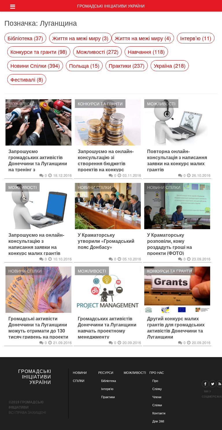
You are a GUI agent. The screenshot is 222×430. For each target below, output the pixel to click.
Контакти (158, 413)
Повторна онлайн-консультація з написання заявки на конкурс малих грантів (177, 160)
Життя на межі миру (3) (80, 38)
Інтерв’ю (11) (195, 38)
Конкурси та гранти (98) (38, 51)
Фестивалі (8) (26, 79)
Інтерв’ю (107, 389)
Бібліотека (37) (25, 38)
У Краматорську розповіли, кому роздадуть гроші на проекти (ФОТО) (169, 244)
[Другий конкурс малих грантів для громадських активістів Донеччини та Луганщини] (177, 290)
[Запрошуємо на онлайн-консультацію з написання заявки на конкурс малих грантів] (38, 206)
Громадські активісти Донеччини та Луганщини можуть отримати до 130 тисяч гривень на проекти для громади (38, 331)
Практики (108, 397)
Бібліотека (108, 381)
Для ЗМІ (158, 421)
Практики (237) (127, 65)
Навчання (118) (146, 51)
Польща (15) (84, 65)
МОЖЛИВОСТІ (135, 372)
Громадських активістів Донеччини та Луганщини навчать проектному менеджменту (107, 328)
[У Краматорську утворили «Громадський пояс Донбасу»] (108, 206)
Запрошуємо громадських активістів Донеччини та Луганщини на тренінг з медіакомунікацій (37, 163)
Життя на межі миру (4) (143, 38)
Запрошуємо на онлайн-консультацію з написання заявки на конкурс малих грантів (36, 244)
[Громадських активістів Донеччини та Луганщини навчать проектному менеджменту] (108, 290)
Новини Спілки (94, 187)
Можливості (22, 103)
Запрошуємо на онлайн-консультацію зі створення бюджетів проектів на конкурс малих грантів (106, 163)
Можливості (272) (97, 51)
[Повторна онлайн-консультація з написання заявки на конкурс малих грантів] (177, 122)
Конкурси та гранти (100, 103)
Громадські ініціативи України (111, 6)
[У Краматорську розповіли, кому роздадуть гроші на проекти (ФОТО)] (177, 206)
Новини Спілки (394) (35, 65)
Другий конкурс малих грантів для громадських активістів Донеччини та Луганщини (176, 328)
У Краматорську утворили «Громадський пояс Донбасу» (106, 241)
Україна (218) (170, 65)
